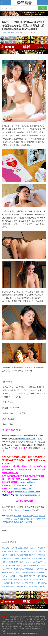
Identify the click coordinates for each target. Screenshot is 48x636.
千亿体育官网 (17, 626)
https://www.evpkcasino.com (27, 491)
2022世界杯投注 (14, 619)
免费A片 (11, 621)
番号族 (4, 32)
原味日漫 (36, 619)
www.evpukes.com (22, 488)
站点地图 (33, 628)
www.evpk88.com (27, 482)
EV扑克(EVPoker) (13, 429)
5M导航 (42, 619)
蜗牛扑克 (6, 624)
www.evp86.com (27, 438)
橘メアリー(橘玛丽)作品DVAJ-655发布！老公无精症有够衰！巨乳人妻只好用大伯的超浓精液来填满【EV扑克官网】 (23, 25)
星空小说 (23, 621)
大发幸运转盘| (20, 617)
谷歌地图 (39, 628)
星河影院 (36, 617)
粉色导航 (5, 621)
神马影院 (37, 624)
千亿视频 (5, 619)
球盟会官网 (8, 626)
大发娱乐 (37, 621)
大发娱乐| (13, 617)
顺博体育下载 (14, 624)
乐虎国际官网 (36, 626)
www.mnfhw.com (23, 510)
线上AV (17, 621)
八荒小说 (30, 621)
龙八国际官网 (26, 626)
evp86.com (14, 444)
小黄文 (42, 617)
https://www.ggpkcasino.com (27, 494)
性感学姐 (23, 619)
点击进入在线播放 (24, 501)
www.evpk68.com (24, 485)
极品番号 (24, 2)
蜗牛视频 (30, 619)
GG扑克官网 (23, 624)
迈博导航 (30, 624)
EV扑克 (43, 621)
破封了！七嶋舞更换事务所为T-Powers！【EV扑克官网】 (23, 562)
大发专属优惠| (28, 617)
